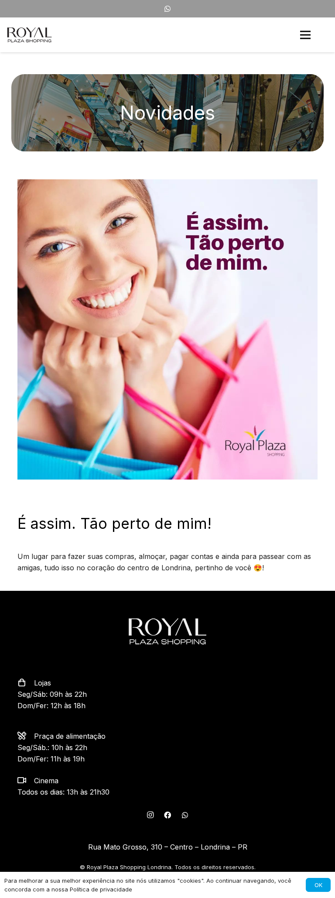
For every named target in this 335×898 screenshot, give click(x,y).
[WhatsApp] (167, 9)
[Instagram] (150, 815)
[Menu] (305, 35)
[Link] (29, 35)
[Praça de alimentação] (25, 736)
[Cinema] (25, 780)
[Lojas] (25, 683)
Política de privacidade (101, 889)
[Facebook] (167, 815)
